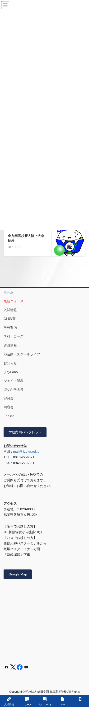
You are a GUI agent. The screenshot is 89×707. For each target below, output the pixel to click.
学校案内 (10, 327)
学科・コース (13, 336)
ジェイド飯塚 (13, 381)
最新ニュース (13, 301)
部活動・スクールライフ (22, 354)
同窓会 (9, 407)
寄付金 (9, 398)
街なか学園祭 (13, 389)
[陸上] (68, 239)
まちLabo (11, 372)
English (9, 416)
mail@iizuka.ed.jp (26, 451)
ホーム (9, 292)
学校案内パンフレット (25, 432)
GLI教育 (10, 319)
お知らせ (10, 363)
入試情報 (10, 310)
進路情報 (10, 345)
